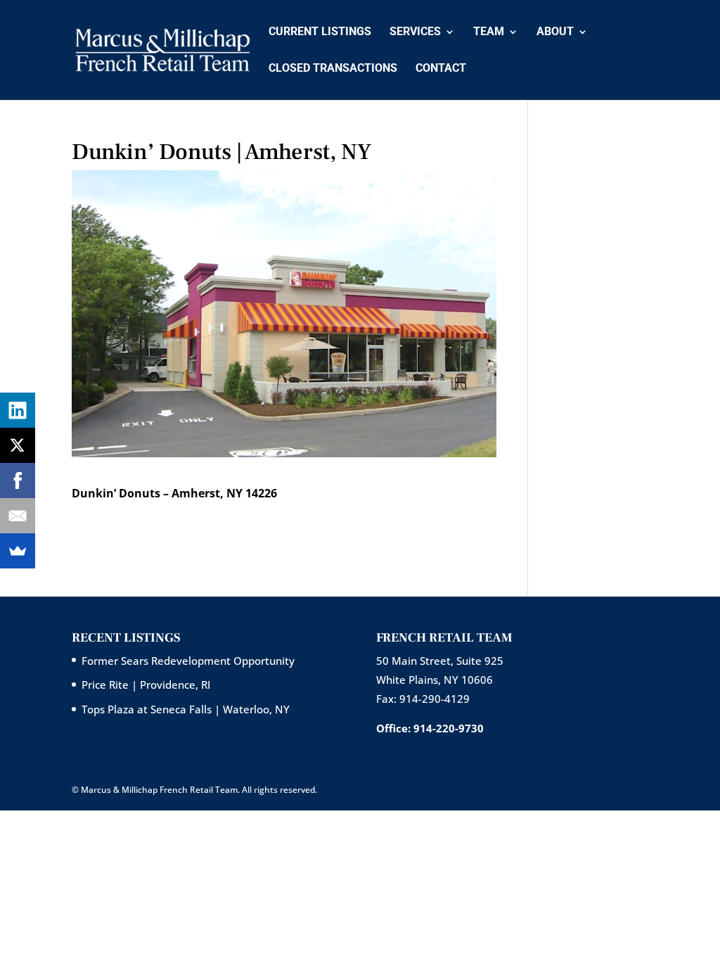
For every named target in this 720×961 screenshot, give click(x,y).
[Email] (17, 515)
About (555, 32)
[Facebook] (17, 480)
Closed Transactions (333, 69)
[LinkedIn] (17, 410)
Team (488, 32)
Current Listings (320, 32)
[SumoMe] (17, 550)
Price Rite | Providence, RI (146, 684)
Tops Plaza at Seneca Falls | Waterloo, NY (186, 709)
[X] (17, 445)
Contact (441, 69)
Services (415, 32)
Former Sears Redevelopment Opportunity (188, 661)
